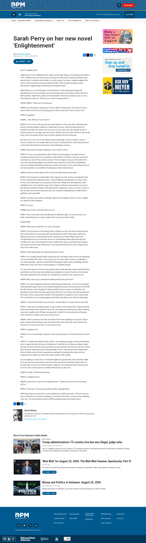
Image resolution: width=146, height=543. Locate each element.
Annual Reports (74, 514)
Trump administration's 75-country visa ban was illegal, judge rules (82, 442)
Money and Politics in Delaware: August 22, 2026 (71, 482)
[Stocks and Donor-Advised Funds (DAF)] (117, 36)
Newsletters (89, 519)
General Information (60, 514)
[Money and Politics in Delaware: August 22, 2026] (26, 488)
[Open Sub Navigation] (32, 20)
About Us (60, 20)
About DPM (73, 518)
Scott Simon (25, 54)
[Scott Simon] (17, 415)
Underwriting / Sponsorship (89, 514)
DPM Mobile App (106, 514)
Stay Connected (74, 20)
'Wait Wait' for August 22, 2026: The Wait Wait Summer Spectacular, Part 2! (86, 461)
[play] (13, 14)
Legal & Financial (59, 518)
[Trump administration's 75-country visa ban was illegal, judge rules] (26, 446)
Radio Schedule (106, 518)
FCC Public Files (59, 523)
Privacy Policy (37, 530)
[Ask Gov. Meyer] (117, 85)
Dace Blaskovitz (47, 486)
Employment (121, 514)
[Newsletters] (117, 65)
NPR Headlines (46, 439)
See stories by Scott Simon (35, 419)
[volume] (20, 14)
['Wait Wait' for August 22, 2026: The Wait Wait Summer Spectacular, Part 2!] (26, 467)
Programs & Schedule (43, 20)
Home (13, 20)
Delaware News (24, 20)
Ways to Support (92, 20)
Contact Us (120, 518)
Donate (129, 5)
